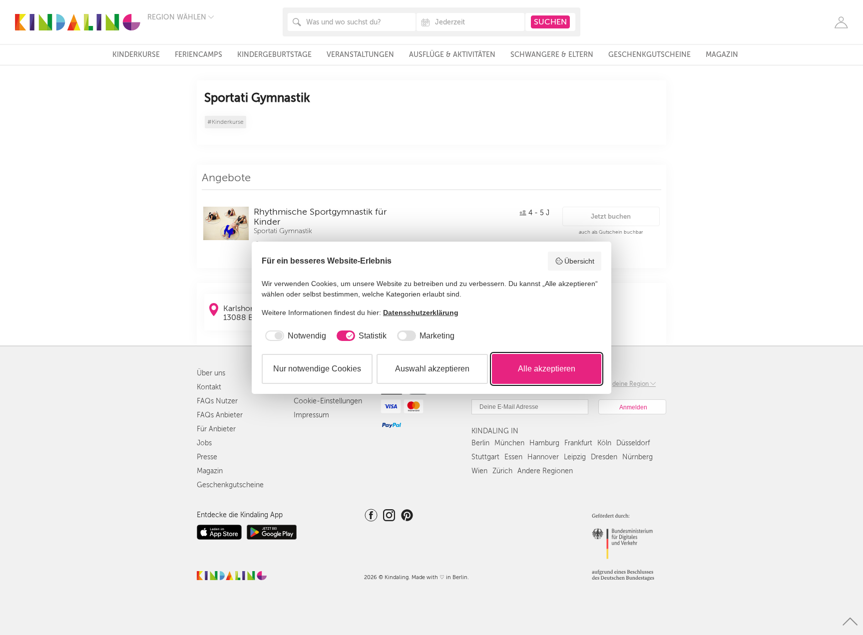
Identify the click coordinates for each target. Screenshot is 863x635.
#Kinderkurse (225, 122)
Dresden (604, 457)
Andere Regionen (545, 471)
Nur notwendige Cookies (317, 368)
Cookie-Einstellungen (328, 401)
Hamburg (544, 443)
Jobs (204, 443)
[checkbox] (294, 336)
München (509, 443)
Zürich (502, 471)
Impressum (311, 415)
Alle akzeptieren (546, 368)
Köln (604, 443)
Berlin (480, 443)
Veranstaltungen (360, 54)
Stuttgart (485, 457)
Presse (207, 457)
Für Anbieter (216, 429)
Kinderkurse (136, 54)
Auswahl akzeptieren (432, 368)
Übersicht (579, 261)
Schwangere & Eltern (551, 54)
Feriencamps (198, 54)
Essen (513, 457)
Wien (479, 471)
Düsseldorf (633, 443)
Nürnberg (637, 457)
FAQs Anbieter (220, 415)
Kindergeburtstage (274, 54)
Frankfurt (578, 443)
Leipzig (575, 457)
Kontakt (209, 387)
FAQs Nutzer (217, 401)
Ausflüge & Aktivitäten (452, 54)
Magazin (722, 54)
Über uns (211, 373)
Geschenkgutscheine (649, 54)
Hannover (543, 457)
